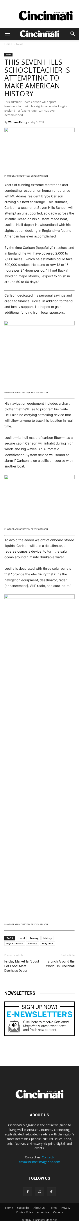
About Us (39, 1208)
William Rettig (17, 122)
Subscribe (23, 1208)
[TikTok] (51, 1191)
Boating (32, 943)
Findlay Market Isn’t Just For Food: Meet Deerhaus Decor (21, 966)
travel (21, 938)
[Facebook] (27, 1191)
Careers (58, 1212)
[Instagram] (39, 1191)
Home (8, 44)
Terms (53, 1208)
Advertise (43, 1212)
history (47, 938)
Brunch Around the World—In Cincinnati (60, 963)
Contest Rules (24, 1212)
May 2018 (47, 943)
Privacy (65, 1208)
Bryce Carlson (14, 943)
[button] (7, 34)
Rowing (34, 938)
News (19, 44)
